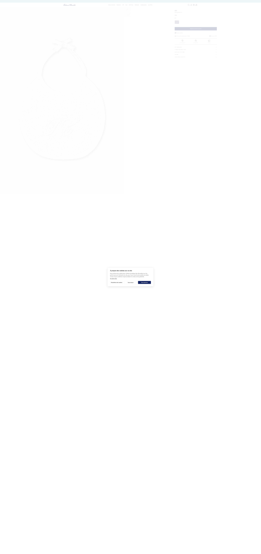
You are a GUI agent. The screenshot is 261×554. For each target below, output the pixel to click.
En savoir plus (113, 278)
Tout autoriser (144, 282)
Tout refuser (130, 282)
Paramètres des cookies (116, 282)
